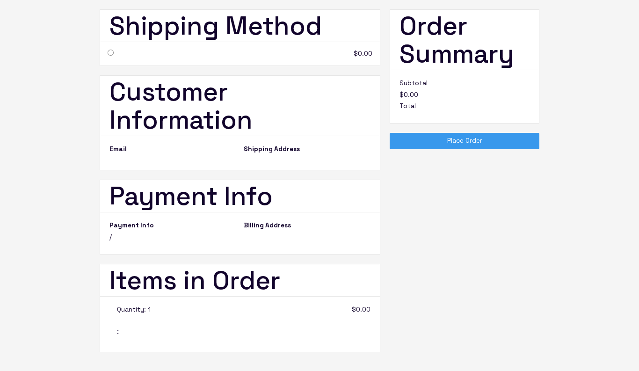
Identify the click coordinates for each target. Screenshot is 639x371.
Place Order (464, 141)
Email (118, 149)
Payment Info (131, 225)
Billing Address (267, 225)
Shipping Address (272, 149)
